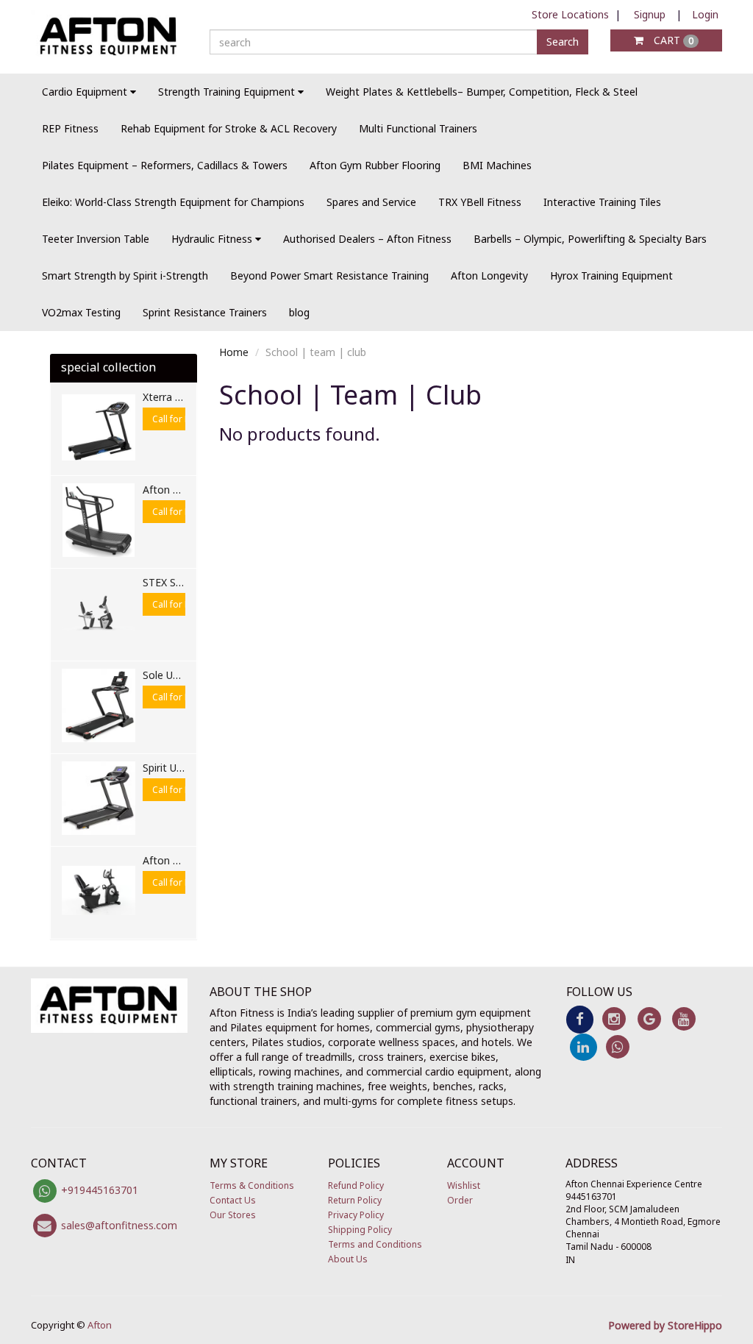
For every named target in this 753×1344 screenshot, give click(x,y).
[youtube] (683, 1018)
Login (705, 14)
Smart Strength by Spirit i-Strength (125, 275)
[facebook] (579, 1018)
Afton (100, 1324)
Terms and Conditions (375, 1244)
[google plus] (649, 1018)
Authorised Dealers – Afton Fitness (367, 239)
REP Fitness (70, 128)
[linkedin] (583, 1046)
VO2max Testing (81, 312)
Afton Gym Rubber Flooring (375, 165)
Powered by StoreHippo (665, 1325)
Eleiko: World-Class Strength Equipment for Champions (173, 202)
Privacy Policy (356, 1215)
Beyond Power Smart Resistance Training (329, 275)
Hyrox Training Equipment (611, 275)
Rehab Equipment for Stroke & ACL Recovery (229, 128)
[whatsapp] (618, 1046)
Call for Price (178, 419)
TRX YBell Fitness (479, 202)
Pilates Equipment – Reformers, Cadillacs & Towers (165, 165)
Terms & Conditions (252, 1185)
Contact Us (233, 1200)
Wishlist (463, 1185)
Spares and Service (371, 202)
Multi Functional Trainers (418, 128)
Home (234, 352)
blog (299, 312)
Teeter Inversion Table (95, 239)
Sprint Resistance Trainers (205, 312)
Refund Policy (356, 1185)
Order (460, 1200)
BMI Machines (497, 165)
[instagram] (614, 1018)
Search (562, 42)
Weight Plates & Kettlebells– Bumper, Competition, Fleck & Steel (482, 92)
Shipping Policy (360, 1229)
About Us (348, 1259)
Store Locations (570, 14)
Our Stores (233, 1215)
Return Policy (355, 1200)
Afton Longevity (489, 275)
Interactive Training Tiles (602, 202)
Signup (649, 14)
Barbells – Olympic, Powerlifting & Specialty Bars (590, 239)
